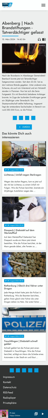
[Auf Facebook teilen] (15, 118)
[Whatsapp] (24, 370)
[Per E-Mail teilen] (33, 118)
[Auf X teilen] (21, 118)
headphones (39, 39)
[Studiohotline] (30, 370)
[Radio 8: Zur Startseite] (21, 5)
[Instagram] (18, 370)
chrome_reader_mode (44, 39)
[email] (36, 370)
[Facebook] (12, 370)
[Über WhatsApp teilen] (27, 118)
